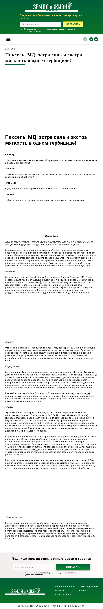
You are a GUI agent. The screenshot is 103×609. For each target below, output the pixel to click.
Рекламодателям (88, 586)
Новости (59, 590)
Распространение (64, 586)
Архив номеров (63, 594)
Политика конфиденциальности (67, 606)
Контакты (84, 590)
